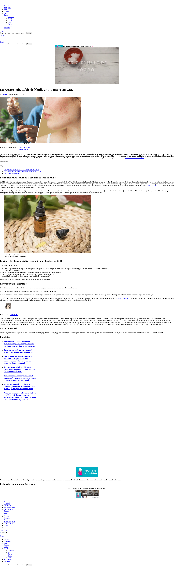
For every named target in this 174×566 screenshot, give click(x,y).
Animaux (7, 28)
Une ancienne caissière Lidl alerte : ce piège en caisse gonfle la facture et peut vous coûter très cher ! (20, 369)
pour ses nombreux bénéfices (134, 158)
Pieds (9, 24)
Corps (10, 20)
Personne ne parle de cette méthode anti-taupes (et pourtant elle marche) (19, 351)
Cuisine (6, 11)
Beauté (6, 15)
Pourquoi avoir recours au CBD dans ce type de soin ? (21, 170)
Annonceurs (8, 505)
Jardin (6, 9)
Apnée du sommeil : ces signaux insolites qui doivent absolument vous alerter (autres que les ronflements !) (19, 386)
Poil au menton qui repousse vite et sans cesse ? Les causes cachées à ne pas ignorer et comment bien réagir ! (20, 378)
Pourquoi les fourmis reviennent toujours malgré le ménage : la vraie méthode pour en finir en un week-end (19, 343)
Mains (10, 22)
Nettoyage (7, 8)
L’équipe (7, 504)
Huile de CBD (152, 185)
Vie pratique (8, 26)
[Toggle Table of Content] (1, 166)
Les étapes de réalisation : (12, 173)
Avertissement (8, 509)
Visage (10, 18)
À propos (7, 502)
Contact (6, 511)
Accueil (6, 6)
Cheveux (11, 17)
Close (2, 536)
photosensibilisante (124, 298)
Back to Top (4, 530)
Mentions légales (9, 507)
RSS (5, 513)
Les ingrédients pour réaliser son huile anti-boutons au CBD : (23, 171)
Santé (6, 13)
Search (29, 33)
